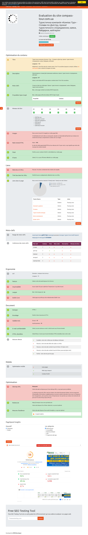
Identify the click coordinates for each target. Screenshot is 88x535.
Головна (35, 209)
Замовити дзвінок (38, 206)
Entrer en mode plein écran (44, 445)
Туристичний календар (39, 212)
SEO (47, 433)
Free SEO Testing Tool (13, 6)
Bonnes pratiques (50, 431)
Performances (49, 428)
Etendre (78, 102)
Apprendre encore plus (13, 4)
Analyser (9, 441)
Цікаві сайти (36, 219)
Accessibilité (49, 430)
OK (82, 2)
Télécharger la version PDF (46, 45)
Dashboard (44, 6)
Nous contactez (37, 6)
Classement (29, 6)
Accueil (23, 6)
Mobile (9, 430)
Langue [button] (79, 6)
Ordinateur (10, 428)
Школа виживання (38, 216)
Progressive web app (51, 435)
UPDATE (52, 36)
